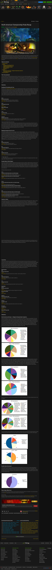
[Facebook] (4, 511)
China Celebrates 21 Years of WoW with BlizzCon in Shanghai (30, 530)
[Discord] (44, 568)
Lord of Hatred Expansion (42, 549)
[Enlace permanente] (8, 511)
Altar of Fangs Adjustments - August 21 (8, 530)
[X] (45, 568)
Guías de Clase (3, 549)
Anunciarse (24, 567)
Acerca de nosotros (19, 567)
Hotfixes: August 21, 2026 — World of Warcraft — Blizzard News (11, 522)
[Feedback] (49, 4)
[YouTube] (49, 568)
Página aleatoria (35, 567)
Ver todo (18, 520)
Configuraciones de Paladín (43, 558)
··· (28, 0)
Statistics (3, 69)
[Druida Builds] (41, 555)
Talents (3, 100)
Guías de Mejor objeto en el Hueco (29, 550)
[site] (21, 511)
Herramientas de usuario (11, 567)
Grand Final (5, 68)
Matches (3, 64)
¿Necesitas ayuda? (4, 567)
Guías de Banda (3, 555)
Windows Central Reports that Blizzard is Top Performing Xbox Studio (30, 527)
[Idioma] (51, 4)
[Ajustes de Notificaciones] (48, 4)
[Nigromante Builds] (42, 557)
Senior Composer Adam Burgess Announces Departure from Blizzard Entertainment (30, 528)
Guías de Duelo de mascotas (16, 557)
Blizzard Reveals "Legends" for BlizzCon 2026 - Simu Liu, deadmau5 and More (30, 522)
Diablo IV (26, 0)
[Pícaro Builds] (41, 559)
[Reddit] (6, 511)
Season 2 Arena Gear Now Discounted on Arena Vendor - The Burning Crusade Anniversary (30, 523)
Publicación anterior (4, 538)
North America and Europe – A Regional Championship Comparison (13, 70)
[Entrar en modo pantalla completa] (47, 4)
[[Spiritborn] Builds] (42, 562)
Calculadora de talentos (4, 557)
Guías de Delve (3, 550)
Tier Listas (2, 558)
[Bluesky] (2, 511)
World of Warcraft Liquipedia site (29, 495)
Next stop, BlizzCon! (5, 72)
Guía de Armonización (28, 549)
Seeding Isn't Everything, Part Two (8, 65)
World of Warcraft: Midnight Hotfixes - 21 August (9, 523)
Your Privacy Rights (29, 567)
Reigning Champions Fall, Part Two (8, 66)
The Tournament (5, 63)
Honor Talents (4, 101)
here (17, 58)
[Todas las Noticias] (1, 0)
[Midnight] (2, 559)
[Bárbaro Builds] (41, 554)
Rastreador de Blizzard (7, 520)
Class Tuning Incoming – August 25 (7, 528)
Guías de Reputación (15, 555)
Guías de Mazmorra (27, 553)
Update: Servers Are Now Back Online (26, 529)
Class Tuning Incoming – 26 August (7, 527)
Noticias (3, 21)
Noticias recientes (24, 520)
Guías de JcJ (26, 557)
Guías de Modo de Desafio (16, 559)
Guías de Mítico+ (3, 553)
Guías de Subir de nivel (28, 554)
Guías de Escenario (15, 558)
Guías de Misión (14, 554)
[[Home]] (5, 2)
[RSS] (50, 568)
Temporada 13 (41, 550)
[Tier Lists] (13, 562)
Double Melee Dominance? (7, 71)
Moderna (8, 0)
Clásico (13, 0)
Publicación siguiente (35, 538)
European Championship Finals (10, 88)
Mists (20, 0)
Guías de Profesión (3, 554)
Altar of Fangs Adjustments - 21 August (8, 529)
